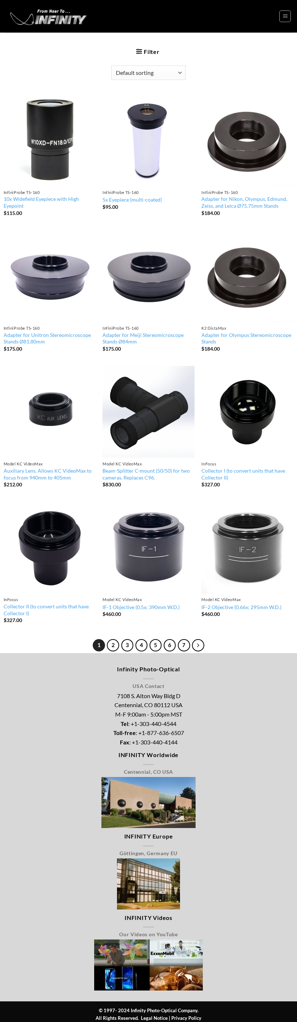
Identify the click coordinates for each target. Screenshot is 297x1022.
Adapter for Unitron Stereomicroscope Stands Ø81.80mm (47, 338)
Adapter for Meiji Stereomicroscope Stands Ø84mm (143, 338)
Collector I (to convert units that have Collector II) (243, 474)
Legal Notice (154, 1018)
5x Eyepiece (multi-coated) (132, 200)
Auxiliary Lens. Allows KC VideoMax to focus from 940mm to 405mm (48, 474)
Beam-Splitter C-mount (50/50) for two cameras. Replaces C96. (146, 474)
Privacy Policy (186, 1018)
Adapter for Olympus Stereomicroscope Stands (246, 338)
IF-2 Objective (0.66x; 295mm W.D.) (241, 607)
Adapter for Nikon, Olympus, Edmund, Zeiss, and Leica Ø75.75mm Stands (244, 202)
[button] (285, 16)
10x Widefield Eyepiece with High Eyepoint (41, 202)
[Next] (198, 645)
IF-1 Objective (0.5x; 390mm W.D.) (141, 607)
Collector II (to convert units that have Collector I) (46, 609)
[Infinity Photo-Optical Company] (49, 16)
